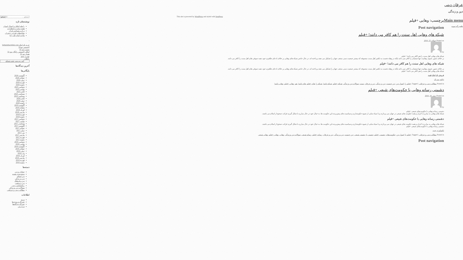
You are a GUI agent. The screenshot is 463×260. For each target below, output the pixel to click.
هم (296, 84)
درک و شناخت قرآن (17, 31)
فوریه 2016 (20, 160)
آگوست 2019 (19, 105)
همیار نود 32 (24, 54)
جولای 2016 (20, 149)
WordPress (199, 17)
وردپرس (21, 206)
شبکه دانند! (327, 84)
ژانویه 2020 (20, 103)
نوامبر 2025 (20, 89)
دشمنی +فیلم (379, 135)
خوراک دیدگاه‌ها (18, 204)
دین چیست (390, 84)
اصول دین (400, 84)
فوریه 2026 (20, 82)
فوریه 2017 (20, 137)
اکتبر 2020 (21, 98)
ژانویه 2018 (20, 117)
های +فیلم (311, 84)
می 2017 (21, 133)
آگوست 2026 (19, 76)
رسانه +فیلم (317, 135)
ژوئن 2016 (20, 151)
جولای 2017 (20, 128)
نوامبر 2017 (20, 121)
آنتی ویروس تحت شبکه (15, 61)
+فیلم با (408, 135)
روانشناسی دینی (18, 186)
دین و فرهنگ (20, 181)
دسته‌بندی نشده (18, 174)
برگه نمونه (455, 26)
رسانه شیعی (306, 135)
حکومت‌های (390, 135)
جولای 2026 (20, 78)
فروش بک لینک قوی (436, 75)
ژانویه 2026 (20, 85)
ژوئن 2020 (20, 101)
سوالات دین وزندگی (351, 84)
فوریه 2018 (20, 114)
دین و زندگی (380, 84)
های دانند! (302, 84)
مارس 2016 (20, 158)
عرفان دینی (453, 5)
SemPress (219, 17)
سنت (362, 84)
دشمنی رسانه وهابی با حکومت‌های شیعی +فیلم (406, 90)
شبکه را (319, 84)
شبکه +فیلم (337, 84)
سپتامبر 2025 (19, 94)
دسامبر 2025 (19, 87)
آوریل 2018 (20, 110)
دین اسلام (21, 176)
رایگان (26, 59)
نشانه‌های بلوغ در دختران (15, 33)
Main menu (453, 20)
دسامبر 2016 (19, 142)
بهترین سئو (25, 56)
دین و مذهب (20, 183)
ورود (23, 200)
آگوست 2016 (19, 146)
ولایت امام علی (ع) (17, 35)
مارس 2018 (20, 112)
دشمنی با (369, 135)
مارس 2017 (20, 135)
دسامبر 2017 (19, 119)
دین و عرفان (370, 84)
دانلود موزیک (439, 79)
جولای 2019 (20, 108)
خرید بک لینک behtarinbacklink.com (15, 45)
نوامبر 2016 (20, 144)
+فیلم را (408, 84)
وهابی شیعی (263, 135)
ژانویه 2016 (20, 162)
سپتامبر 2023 (19, 96)
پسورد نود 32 (24, 50)
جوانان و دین (20, 172)
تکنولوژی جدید (438, 131)
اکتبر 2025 (21, 92)
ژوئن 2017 (20, 130)
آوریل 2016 (20, 156)
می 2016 (21, 153)
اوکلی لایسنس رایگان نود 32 (18, 52)
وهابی (281, 135)
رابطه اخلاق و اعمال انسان (14, 26)
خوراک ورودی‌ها (18, 202)
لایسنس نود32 (23, 47)
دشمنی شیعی (359, 135)
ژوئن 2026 (20, 80)
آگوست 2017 (19, 126)
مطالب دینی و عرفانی (427, 84)
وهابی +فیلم (289, 84)
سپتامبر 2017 (19, 124)
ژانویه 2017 (20, 140)
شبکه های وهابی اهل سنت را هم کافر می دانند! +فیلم (401, 34)
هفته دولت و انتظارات (16, 29)
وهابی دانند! (278, 84)
